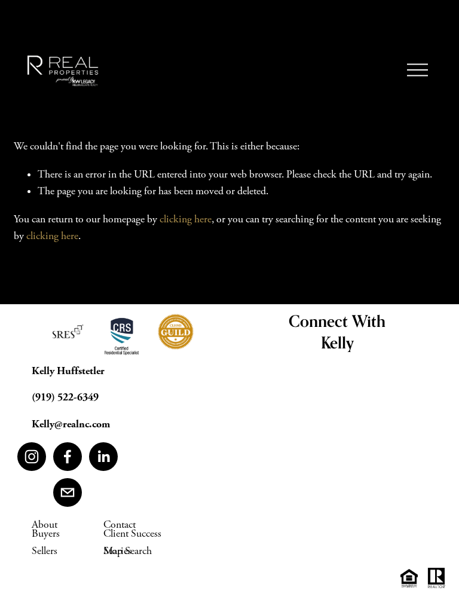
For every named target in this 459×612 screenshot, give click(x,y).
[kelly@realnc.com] (67, 492)
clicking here (186, 219)
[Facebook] (67, 456)
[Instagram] (31, 456)
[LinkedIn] (103, 456)
